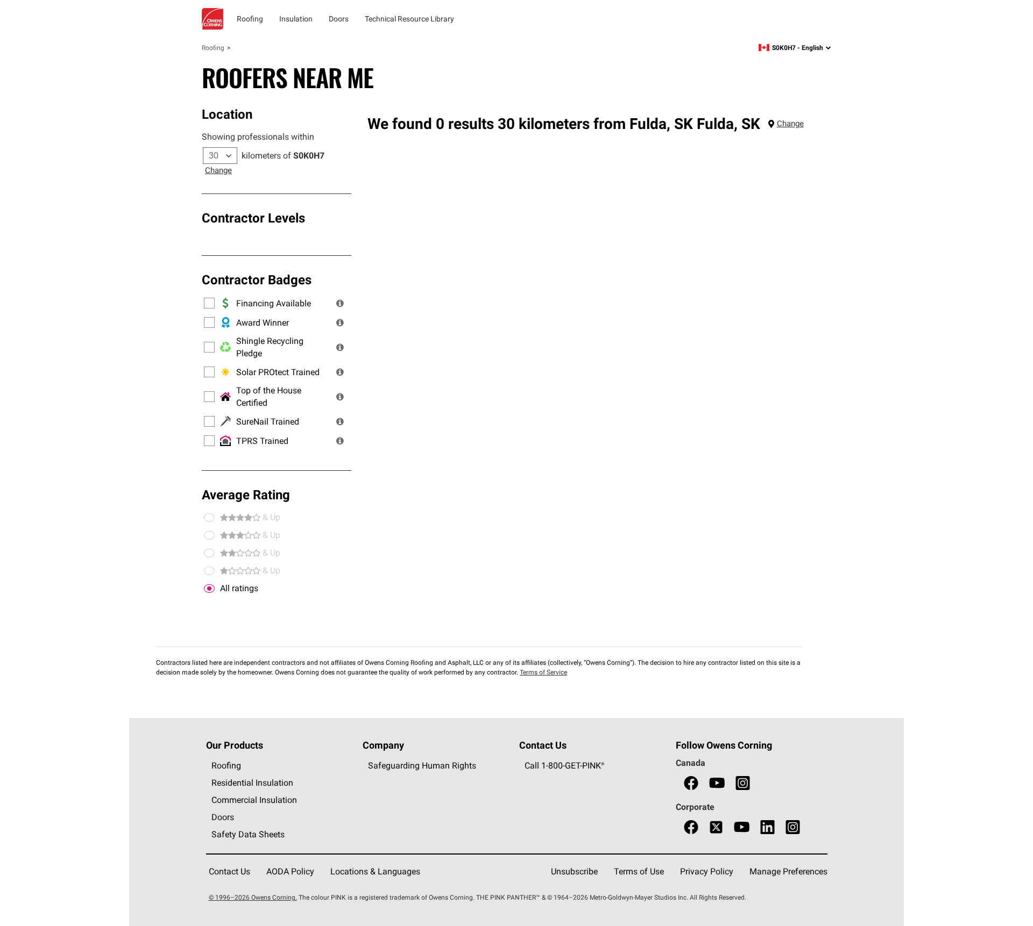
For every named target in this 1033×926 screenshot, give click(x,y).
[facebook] (691, 783)
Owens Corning (212, 19)
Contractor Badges (257, 279)
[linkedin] (767, 827)
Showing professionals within (258, 136)
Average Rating (246, 494)
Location (227, 114)
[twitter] (716, 827)
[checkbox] (209, 588)
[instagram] (742, 783)
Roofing (213, 48)
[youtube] (717, 783)
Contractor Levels (253, 218)
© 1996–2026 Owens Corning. (253, 897)
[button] (340, 303)
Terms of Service (543, 672)
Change (218, 170)
